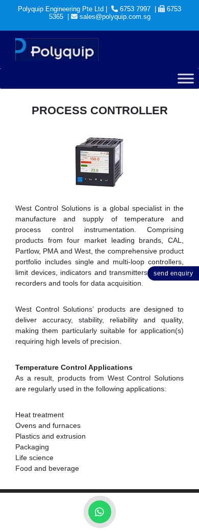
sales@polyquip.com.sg (115, 16)
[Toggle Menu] (186, 79)
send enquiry (173, 273)
